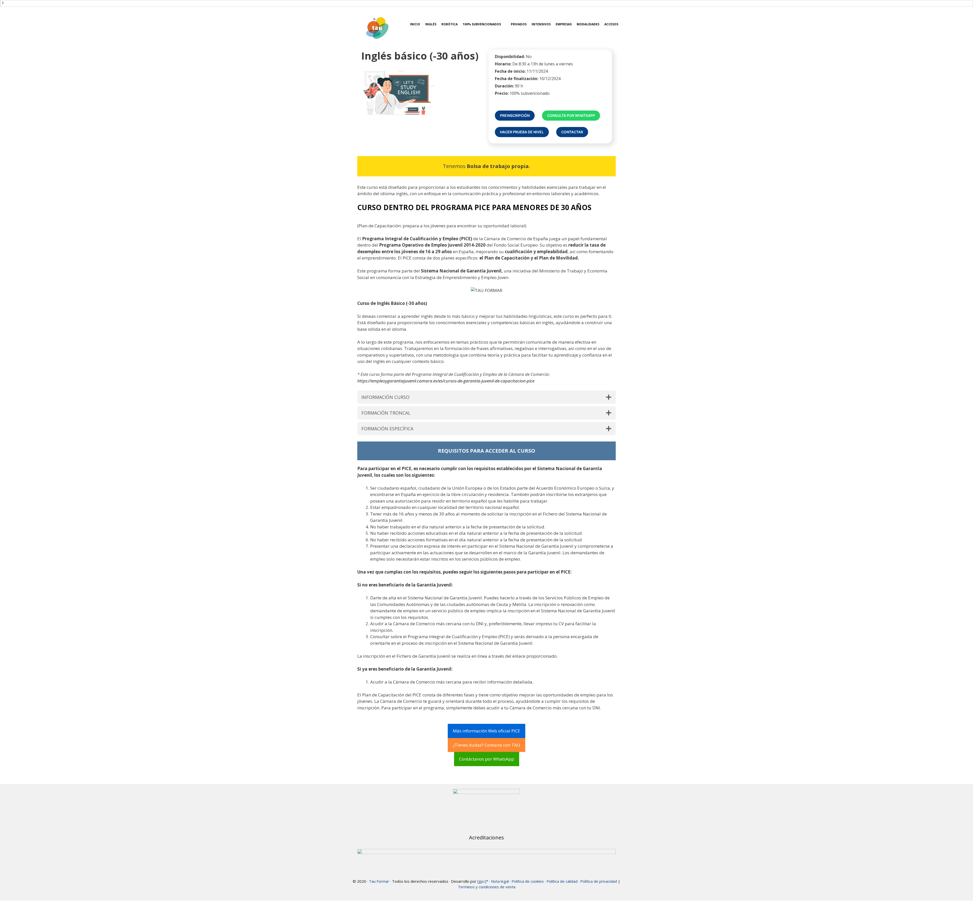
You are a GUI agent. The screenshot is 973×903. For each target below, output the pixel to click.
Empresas (564, 24)
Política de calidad (562, 881)
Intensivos (541, 24)
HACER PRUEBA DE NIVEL (522, 132)
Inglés (430, 24)
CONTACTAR (572, 132)
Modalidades (588, 24)
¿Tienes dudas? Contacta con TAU (486, 745)
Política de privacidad (598, 881)
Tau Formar (379, 881)
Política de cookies (528, 881)
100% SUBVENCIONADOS (482, 24)
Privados (519, 24)
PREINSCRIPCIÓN (515, 115)
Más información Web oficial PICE (486, 731)
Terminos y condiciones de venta (486, 886)
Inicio (415, 24)
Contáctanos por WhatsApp (486, 759)
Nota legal (500, 881)
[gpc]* (482, 881)
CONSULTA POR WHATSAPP (571, 115)
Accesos (611, 24)
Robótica (449, 24)
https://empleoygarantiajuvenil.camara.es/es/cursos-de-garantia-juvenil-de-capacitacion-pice (445, 381)
